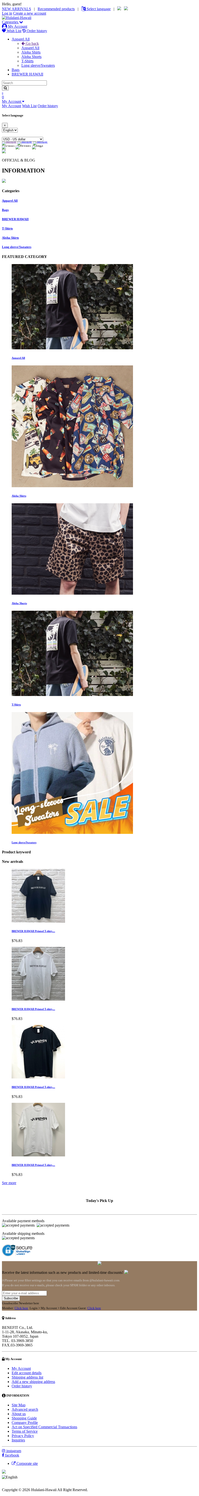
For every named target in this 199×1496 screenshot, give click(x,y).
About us (19, 1414)
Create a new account (29, 13)
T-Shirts (27, 61)
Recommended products (56, 9)
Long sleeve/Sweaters (38, 65)
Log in (7, 13)
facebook (12, 1455)
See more (9, 1183)
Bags (15, 70)
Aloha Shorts (31, 57)
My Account (17, 26)
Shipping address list (27, 1377)
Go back (32, 43)
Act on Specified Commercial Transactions (44, 1427)
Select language (98, 9)
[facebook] (3, 1455)
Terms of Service (25, 1431)
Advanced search (25, 1409)
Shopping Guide (24, 1418)
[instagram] (4, 1451)
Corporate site (27, 1463)
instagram (13, 1451)
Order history (36, 31)
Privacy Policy (23, 1436)
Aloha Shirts (31, 52)
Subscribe (11, 1298)
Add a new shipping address (33, 1382)
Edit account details (26, 1373)
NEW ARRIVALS (16, 9)
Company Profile (25, 1422)
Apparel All (21, 39)
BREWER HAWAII (27, 74)
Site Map (18, 1405)
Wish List (13, 31)
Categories (10, 22)
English (24, 1477)
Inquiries (18, 1440)
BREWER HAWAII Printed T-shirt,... (33, 931)
